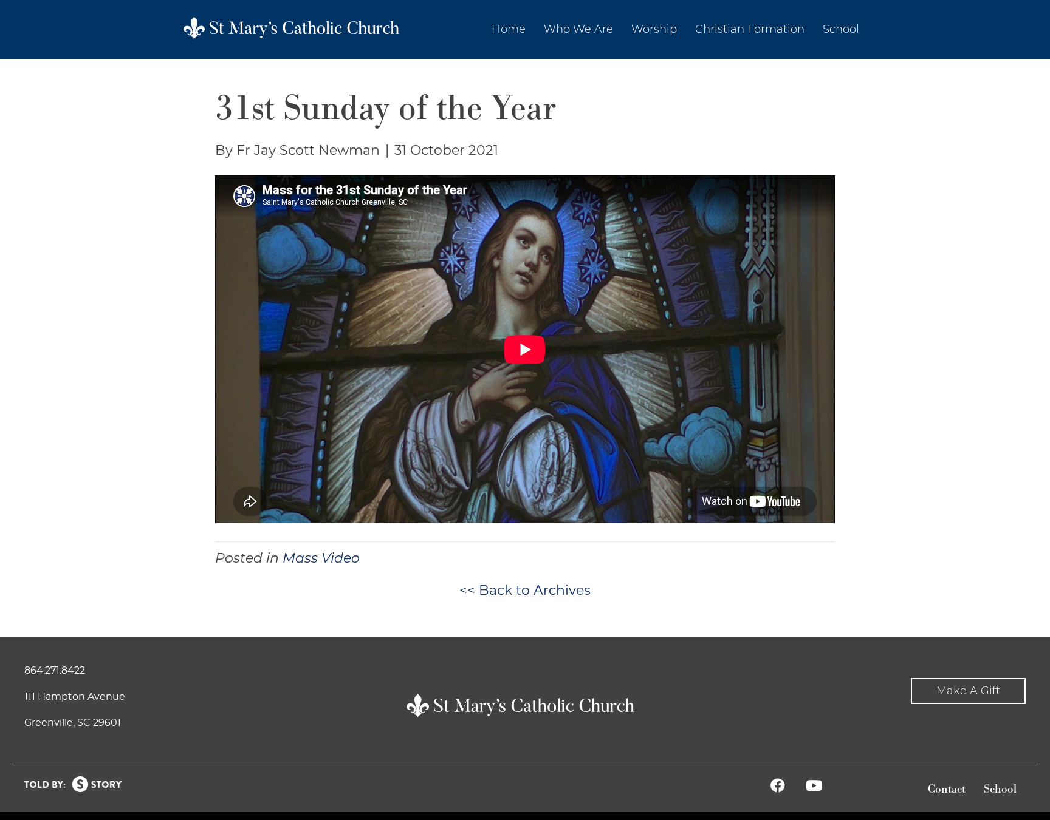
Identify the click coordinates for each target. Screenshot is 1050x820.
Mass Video (321, 558)
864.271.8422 (54, 670)
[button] (968, 691)
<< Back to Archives (525, 590)
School (1000, 789)
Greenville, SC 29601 (72, 722)
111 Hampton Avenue (74, 696)
